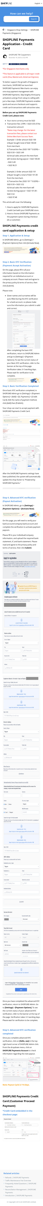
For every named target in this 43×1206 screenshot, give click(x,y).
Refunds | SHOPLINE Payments (17, 1177)
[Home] (6, 3)
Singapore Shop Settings (17, 30)
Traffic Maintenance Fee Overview (18, 1180)
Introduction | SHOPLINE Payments (18, 1195)
